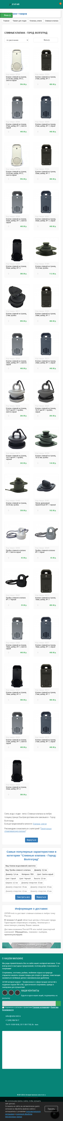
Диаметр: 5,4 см (12, 874)
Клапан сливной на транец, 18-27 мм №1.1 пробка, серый (45, 410)
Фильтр (46, 40)
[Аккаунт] (49, 4)
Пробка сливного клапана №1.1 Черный (16, 598)
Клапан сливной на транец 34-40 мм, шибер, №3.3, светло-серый (16, 173)
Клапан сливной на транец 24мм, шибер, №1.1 (45, 314)
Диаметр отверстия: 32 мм (31, 883)
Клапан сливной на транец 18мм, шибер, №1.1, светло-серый (16, 647)
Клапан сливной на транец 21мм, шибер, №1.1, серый (45, 740)
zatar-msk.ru (42, 1095)
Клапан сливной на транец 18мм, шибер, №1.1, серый (45, 646)
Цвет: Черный (25, 878)
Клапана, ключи (40, 824)
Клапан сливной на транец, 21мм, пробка (16, 314)
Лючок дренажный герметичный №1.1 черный (45, 504)
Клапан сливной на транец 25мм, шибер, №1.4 (16, 788)
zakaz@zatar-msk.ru (13, 1016)
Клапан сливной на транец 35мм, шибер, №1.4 (16, 267)
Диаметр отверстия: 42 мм (16, 891)
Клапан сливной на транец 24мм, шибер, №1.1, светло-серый (16, 362)
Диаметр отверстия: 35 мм (16, 887)
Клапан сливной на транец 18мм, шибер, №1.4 (16, 693)
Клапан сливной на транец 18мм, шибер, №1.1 (45, 598)
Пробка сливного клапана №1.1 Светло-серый (16, 551)
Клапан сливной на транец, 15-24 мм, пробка (45, 267)
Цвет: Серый (11, 878)
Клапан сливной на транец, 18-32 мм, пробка (45, 456)
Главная (6, 21)
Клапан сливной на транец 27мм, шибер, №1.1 (45, 78)
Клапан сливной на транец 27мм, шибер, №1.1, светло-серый (16, 126)
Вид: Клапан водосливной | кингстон (21, 866)
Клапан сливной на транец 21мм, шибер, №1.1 (45, 693)
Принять (51, 1109)
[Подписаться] (58, 1003)
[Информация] (4, 4)
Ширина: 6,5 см (12, 883)
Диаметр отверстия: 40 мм (41, 887)
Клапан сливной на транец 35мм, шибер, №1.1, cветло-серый (16, 220)
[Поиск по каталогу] (54, 4)
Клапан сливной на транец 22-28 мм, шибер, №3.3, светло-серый (16, 78)
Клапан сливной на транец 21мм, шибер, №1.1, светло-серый (16, 741)
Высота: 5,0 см (40, 878)
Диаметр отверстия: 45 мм (41, 891)
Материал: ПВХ (28, 874)
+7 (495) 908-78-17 (12, 1020)
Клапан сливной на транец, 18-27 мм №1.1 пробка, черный (16, 457)
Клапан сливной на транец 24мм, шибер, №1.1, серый (45, 362)
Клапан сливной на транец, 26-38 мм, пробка (16, 504)
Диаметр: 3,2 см (40, 870)
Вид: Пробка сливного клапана (18, 870)
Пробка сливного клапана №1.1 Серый (45, 551)
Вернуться (31, 840)
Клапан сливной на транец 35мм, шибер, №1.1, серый (45, 220)
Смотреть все (23, 897)
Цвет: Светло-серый (45, 874)
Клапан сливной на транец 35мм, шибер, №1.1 (45, 172)
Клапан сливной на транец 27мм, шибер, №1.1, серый (45, 125)
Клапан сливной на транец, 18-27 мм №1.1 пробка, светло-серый (16, 410)
